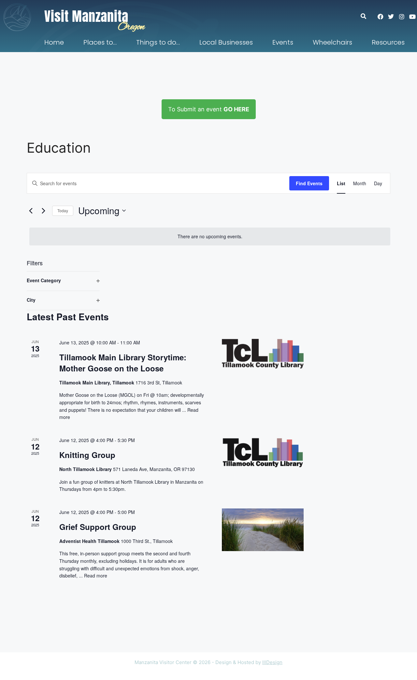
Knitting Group (87, 454)
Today (62, 210)
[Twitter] (391, 16)
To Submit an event (208, 109)
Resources (388, 42)
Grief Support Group (97, 526)
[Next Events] (43, 211)
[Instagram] (402, 16)
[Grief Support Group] (263, 529)
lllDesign (272, 662)
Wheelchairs (332, 42)
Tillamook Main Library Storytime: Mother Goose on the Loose (122, 363)
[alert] (209, 236)
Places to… (100, 42)
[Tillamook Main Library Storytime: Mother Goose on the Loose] (263, 353)
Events (282, 42)
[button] (367, 16)
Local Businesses (226, 42)
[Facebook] (380, 16)
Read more (95, 575)
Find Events (309, 183)
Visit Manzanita (86, 16)
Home (54, 42)
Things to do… (158, 42)
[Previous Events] (31, 211)
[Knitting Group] (263, 453)
